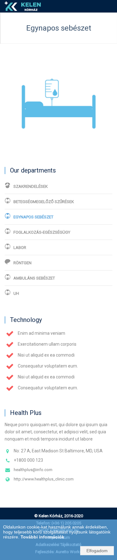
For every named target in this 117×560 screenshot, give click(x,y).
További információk (42, 536)
